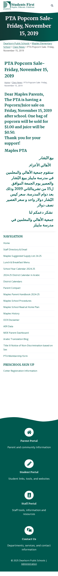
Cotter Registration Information (20, 370)
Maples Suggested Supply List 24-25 (22, 255)
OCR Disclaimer (11, 319)
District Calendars (12, 281)
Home (6, 243)
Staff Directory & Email (15, 249)
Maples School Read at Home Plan (21, 307)
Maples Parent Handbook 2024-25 (21, 294)
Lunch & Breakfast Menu (16, 262)
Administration (29, 564)
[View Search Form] (52, 5)
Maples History (11, 313)
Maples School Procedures (17, 300)
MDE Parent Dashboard (16, 332)
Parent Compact (11, 287)
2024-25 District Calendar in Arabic (21, 275)
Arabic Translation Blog (15, 339)
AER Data (8, 326)
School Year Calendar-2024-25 (19, 268)
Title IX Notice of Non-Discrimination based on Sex (28, 347)
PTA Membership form (15, 356)
